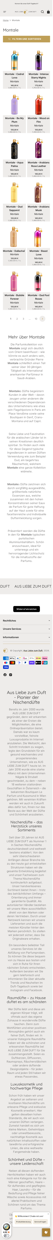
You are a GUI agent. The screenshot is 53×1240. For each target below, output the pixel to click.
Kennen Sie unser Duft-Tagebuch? (26, 3)
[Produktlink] (14, 74)
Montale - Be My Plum (14, 124)
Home (6, 26)
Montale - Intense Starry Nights (37, 81)
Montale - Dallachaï (14, 251)
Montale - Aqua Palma (14, 167)
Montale (14, 86)
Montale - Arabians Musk (37, 210)
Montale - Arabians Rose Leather (37, 167)
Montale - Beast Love (37, 253)
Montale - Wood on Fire (37, 124)
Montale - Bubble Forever (14, 297)
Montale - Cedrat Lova (13, 81)
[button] (4, 10)
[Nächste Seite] (41, 319)
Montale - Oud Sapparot (14, 210)
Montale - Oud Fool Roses (37, 297)
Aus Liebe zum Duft (25, 667)
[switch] (6, 1235)
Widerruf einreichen (25, 620)
